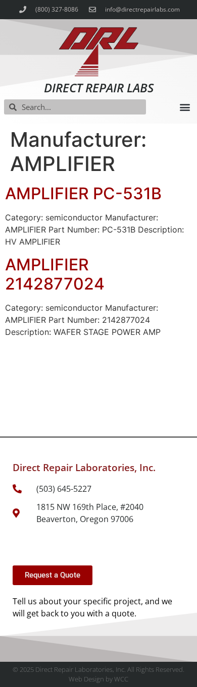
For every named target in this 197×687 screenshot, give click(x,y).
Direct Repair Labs (99, 87)
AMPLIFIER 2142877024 (55, 274)
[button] (184, 107)
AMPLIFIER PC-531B (83, 193)
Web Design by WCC (98, 678)
